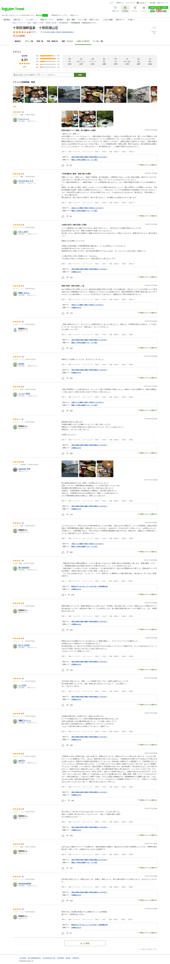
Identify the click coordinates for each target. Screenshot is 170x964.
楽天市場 (152, 3)
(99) (83, 41)
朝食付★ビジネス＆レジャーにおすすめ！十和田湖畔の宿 (89, 586)
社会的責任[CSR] (49, 958)
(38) (52, 41)
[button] (18, 94)
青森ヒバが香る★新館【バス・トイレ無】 (84, 160)
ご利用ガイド (120, 3)
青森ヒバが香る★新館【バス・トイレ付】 (84, 546)
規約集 (68, 958)
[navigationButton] (154, 94)
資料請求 (76, 958)
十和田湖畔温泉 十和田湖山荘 (35, 27)
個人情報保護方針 (34, 958)
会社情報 (23, 958)
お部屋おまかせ (76, 272)
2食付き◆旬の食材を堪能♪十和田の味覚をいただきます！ (89, 157)
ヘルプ (111, 3)
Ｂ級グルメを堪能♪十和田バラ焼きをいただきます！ (87, 208)
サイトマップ (130, 3)
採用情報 (60, 958)
